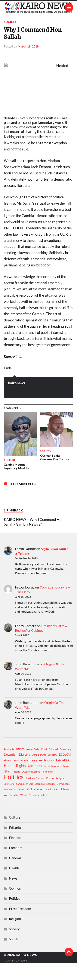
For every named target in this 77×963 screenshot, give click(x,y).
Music (66, 766)
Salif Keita (9, 783)
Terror (21, 789)
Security (50, 783)
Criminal (53, 749)
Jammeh (35, 765)
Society (10, 22)
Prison (50, 778)
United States (51, 789)
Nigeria (16, 771)
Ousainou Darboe (31, 771)
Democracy (65, 749)
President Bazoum (34, 778)
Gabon (50, 760)
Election (8, 760)
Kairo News (26, 955)
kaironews (16, 383)
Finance (15, 837)
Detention (10, 754)
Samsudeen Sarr (24, 783)
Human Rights (15, 765)
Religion (60, 778)
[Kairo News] (38, 7)
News (13, 878)
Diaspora (24, 754)
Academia (9, 749)
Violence (64, 789)
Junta (46, 766)
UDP (39, 789)
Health (14, 868)
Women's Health (29, 795)
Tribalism (31, 789)
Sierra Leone (63, 783)
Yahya (44, 795)
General (15, 858)
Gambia (62, 760)
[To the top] (69, 952)
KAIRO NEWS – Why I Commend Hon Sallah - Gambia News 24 (33, 521)
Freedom (15, 848)
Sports (14, 939)
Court (44, 749)
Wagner (8, 795)
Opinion (15, 888)
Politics (14, 776)
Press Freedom (20, 909)
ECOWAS (65, 754)
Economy (52, 754)
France (24, 760)
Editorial (15, 827)
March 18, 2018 (28, 46)
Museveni (56, 766)
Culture (14, 817)
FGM (16, 760)
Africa (20, 749)
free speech (38, 760)
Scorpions (40, 783)
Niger (7, 771)
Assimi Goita (32, 749)
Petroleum (47, 771)
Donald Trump (39, 754)
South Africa (10, 789)
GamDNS (21, 960)
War (16, 795)
